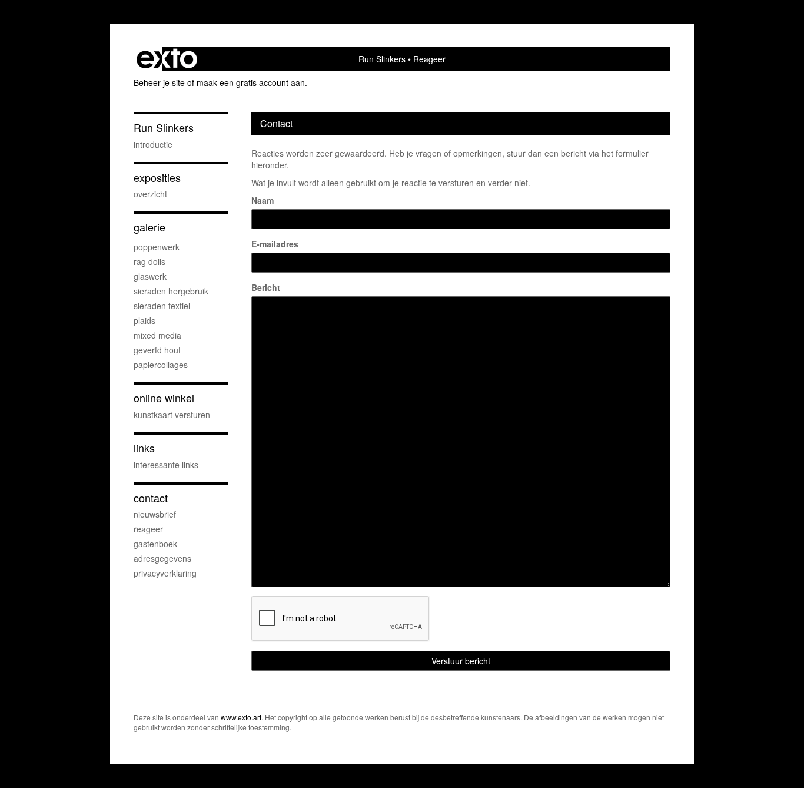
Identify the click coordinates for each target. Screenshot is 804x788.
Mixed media (157, 335)
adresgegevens (162, 558)
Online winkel (164, 397)
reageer (148, 529)
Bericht (265, 287)
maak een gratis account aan (251, 82)
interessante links (166, 465)
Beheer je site (159, 82)
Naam (262, 200)
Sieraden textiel (162, 306)
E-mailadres (274, 244)
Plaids (144, 320)
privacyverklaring (165, 573)
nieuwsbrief (155, 514)
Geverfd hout (157, 350)
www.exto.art (241, 717)
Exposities (157, 177)
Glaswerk (150, 276)
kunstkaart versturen (172, 415)
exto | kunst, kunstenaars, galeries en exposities (167, 59)
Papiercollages (161, 364)
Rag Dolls (149, 261)
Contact (151, 498)
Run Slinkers (382, 59)
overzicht (150, 194)
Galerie (149, 227)
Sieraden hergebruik (171, 291)
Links (144, 448)
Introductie (153, 144)
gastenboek (155, 543)
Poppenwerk (157, 247)
